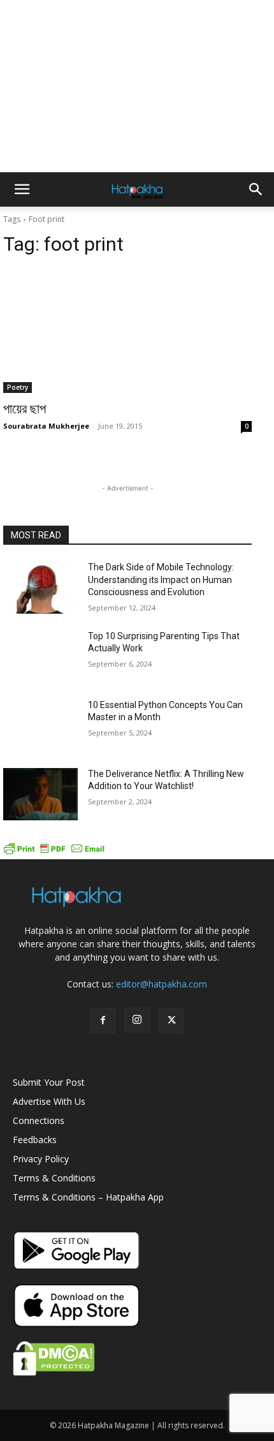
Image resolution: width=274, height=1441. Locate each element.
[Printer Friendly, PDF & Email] (54, 852)
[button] (21, 189)
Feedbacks (35, 1140)
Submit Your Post (49, 1082)
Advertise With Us (49, 1101)
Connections (38, 1120)
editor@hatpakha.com (161, 984)
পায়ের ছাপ (24, 409)
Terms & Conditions (54, 1178)
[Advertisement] (137, 86)
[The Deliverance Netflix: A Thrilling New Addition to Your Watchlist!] (40, 794)
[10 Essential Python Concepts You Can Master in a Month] (40, 725)
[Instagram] (137, 1020)
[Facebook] (102, 1020)
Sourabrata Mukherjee (46, 426)
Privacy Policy (41, 1159)
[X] (171, 1020)
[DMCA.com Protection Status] (54, 1372)
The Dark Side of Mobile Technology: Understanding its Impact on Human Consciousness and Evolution (161, 579)
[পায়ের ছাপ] (127, 331)
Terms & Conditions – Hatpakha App (88, 1197)
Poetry (17, 387)
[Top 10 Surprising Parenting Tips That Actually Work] (40, 656)
